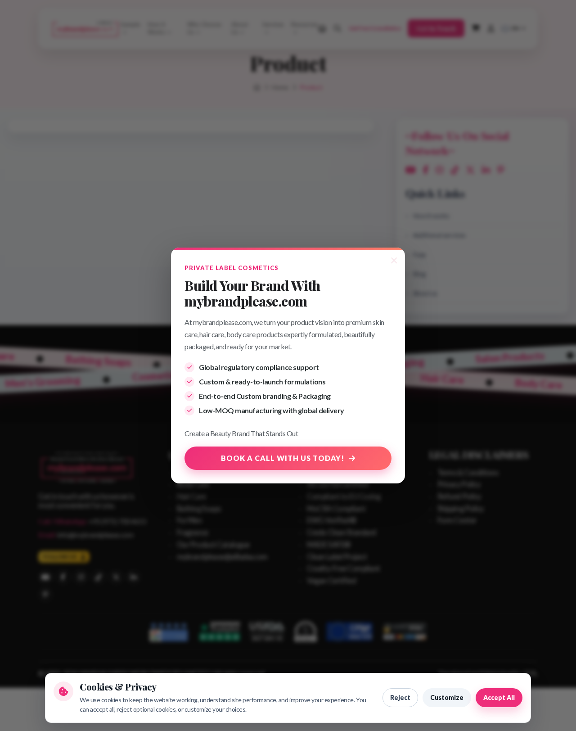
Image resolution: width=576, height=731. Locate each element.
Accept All (499, 697)
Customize (447, 697)
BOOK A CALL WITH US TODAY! (282, 458)
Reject (400, 697)
